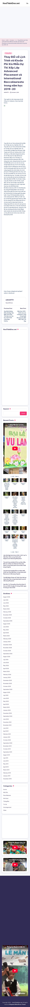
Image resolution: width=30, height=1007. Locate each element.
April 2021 (6, 731)
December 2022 (7, 713)
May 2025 (6, 629)
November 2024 (7, 647)
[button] (9, 302)
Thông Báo (8, 53)
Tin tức (5, 804)
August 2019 (6, 755)
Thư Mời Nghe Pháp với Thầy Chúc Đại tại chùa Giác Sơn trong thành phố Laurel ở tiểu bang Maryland (14, 579)
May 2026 (6, 606)
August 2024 (6, 656)
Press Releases (7, 795)
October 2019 (7, 749)
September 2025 (7, 621)
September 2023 (7, 689)
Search (6, 409)
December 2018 (7, 778)
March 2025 (6, 635)
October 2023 (7, 686)
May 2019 (5, 764)
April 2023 (6, 704)
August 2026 (6, 597)
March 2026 (6, 609)
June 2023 (6, 698)
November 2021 (7, 725)
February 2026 (7, 612)
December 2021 (7, 722)
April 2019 (6, 767)
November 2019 (7, 746)
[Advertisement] (15, 22)
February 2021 (7, 734)
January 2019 (6, 776)
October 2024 (7, 650)
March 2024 (6, 671)
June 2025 (6, 626)
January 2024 (7, 677)
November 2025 (7, 615)
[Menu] (27, 3)
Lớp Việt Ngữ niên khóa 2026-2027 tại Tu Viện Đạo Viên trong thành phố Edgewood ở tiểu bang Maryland (15, 557)
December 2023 (7, 680)
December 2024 (7, 644)
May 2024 (6, 665)
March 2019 (6, 770)
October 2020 (7, 740)
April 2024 (6, 668)
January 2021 (6, 737)
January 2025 (7, 641)
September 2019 (7, 752)
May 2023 (6, 701)
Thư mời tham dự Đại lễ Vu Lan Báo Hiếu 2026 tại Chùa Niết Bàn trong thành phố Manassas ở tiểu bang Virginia (14, 572)
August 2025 (6, 624)
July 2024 (5, 659)
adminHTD (10, 300)
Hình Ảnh (5, 792)
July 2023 (5, 695)
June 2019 (5, 761)
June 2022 (6, 719)
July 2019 (5, 758)
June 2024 (6, 662)
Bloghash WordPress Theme (17, 1004)
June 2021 (5, 728)
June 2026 (6, 603)
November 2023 (7, 683)
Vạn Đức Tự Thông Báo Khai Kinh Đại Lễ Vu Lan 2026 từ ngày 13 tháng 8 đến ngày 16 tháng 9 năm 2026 (14, 586)
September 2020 (7, 743)
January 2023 (7, 710)
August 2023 (6, 692)
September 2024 (7, 653)
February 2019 (7, 773)
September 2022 (7, 716)
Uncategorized (7, 807)
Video (4, 810)
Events (5, 789)
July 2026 (5, 600)
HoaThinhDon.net (11, 3)
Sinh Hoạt (5, 798)
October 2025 (7, 618)
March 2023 (6, 707)
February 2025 (7, 638)
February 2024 (7, 674)
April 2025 (6, 632)
